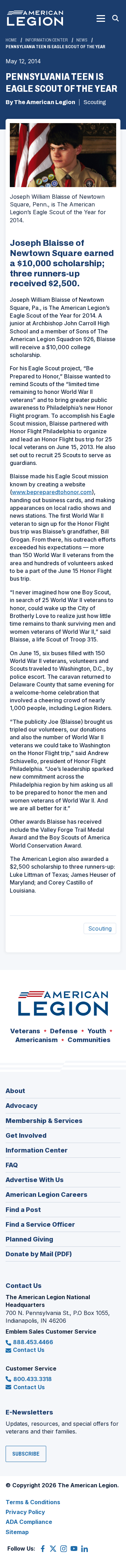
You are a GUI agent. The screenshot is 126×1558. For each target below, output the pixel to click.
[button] (101, 18)
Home (11, 40)
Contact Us (28, 1349)
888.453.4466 (33, 1342)
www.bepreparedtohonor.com (52, 492)
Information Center (46, 40)
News (82, 40)
